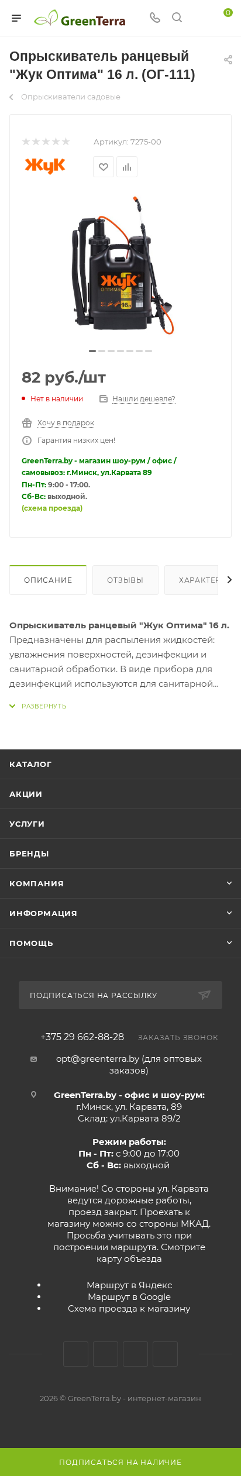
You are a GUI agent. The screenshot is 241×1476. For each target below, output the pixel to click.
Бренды (29, 853)
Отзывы (125, 580)
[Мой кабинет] (199, 18)
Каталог (30, 764)
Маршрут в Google (129, 1296)
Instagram (105, 1354)
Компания (36, 883)
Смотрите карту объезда (151, 1252)
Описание (48, 580)
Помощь (31, 943)
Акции (26, 794)
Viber (165, 1354)
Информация (43, 913)
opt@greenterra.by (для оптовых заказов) (129, 1064)
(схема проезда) (52, 508)
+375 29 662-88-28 (82, 1037)
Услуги (27, 823)
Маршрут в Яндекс (129, 1285)
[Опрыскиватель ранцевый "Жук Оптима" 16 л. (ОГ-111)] (120, 266)
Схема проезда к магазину (129, 1308)
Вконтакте (75, 1354)
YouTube (135, 1354)
